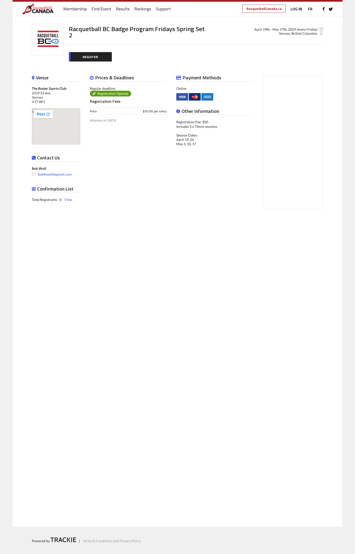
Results (123, 9)
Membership (75, 9)
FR (310, 9)
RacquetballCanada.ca (264, 8)
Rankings (142, 9)
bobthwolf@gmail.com (55, 174)
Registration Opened (112, 93)
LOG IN (296, 9)
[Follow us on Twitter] (331, 9)
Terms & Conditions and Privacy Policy (112, 541)
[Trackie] (63, 541)
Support (163, 9)
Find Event (101, 9)
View (68, 200)
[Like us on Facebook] (323, 9)
